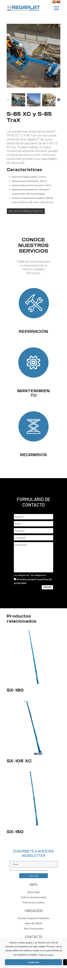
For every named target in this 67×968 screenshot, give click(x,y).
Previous (8, 99)
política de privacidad (39, 870)
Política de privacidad (33, 897)
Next (58, 99)
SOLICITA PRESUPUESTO (25, 211)
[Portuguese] (58, 2)
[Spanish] (54, 2)
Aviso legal (33, 891)
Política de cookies (46, 955)
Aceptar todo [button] (33, 962)
